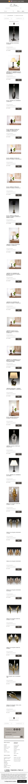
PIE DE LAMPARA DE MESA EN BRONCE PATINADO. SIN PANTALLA (13, 159)
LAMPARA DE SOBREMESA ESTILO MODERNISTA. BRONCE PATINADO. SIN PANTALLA (13, 72)
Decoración (10, 15)
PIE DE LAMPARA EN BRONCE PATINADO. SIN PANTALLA (12, 418)
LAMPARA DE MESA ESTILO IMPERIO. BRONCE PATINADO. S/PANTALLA (12, 331)
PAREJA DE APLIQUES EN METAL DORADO (13, 648)
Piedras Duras (6, 748)
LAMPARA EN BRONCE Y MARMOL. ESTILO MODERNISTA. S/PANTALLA (13, 389)
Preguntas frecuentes (7, 757)
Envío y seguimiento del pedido (7, 761)
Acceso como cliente (17, 758)
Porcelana (5, 750)
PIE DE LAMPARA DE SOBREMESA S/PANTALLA (13, 101)
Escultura (5, 744)
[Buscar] (13, 11)
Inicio (5, 15)
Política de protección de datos (7, 766)
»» (18, 23)
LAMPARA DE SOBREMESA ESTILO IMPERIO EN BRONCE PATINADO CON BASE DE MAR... (13, 360)
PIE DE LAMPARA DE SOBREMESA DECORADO (13, 475)
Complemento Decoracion (16, 747)
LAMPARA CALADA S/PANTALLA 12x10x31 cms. (13, 446)
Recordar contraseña (17, 759)
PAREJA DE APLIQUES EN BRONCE (13, 561)
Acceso (19, 1)
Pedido (22, 1)
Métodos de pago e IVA (7, 759)
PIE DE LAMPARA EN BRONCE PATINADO (12, 43)
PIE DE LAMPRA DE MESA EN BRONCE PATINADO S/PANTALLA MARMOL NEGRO (13, 216)
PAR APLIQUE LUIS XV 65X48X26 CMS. (13, 677)
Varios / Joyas (16, 753)
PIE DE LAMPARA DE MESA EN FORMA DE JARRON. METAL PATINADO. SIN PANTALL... (12, 130)
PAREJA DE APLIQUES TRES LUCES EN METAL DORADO (13, 705)
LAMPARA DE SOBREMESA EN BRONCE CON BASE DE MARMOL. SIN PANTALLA (13, 274)
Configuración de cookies (10, 781)
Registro (15, 1)
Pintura (5, 749)
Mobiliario (5, 745)
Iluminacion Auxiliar (17, 749)
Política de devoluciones (6, 763)
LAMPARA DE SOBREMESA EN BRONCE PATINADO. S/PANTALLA (13, 302)
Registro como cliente (17, 757)
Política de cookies (7, 767)
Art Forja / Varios (16, 745)
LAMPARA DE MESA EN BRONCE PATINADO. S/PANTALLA (13, 245)
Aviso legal (5, 764)
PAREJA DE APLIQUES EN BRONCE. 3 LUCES (13, 533)
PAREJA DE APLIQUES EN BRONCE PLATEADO (13, 590)
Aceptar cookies (22, 781)
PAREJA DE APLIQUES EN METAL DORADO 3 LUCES (13, 504)
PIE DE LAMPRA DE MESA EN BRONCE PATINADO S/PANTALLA (13, 187)
